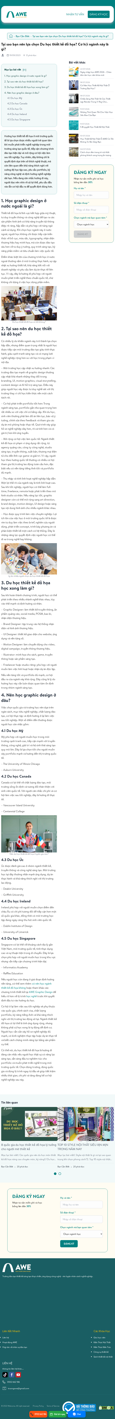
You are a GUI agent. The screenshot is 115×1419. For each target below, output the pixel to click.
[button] (55, 1174)
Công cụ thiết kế (101, 1351)
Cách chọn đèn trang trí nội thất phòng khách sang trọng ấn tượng (95, 154)
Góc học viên (99, 1337)
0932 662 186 (13, 1381)
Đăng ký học (99, 14)
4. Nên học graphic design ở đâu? (21, 92)
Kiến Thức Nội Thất (102, 1342)
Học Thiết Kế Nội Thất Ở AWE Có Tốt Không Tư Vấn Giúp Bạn (97, 140)
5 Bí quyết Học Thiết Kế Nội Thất (94, 126)
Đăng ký (82, 234)
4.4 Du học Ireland (17, 114)
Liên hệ (5, 1337)
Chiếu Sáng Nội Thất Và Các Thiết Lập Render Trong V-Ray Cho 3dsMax (95, 100)
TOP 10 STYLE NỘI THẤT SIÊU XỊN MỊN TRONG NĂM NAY (83, 1147)
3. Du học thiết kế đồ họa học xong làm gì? (26, 87)
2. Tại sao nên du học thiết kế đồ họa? (23, 81)
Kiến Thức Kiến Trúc (102, 1347)
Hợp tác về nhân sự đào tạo (14, 1347)
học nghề (31, 996)
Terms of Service (53, 1406)
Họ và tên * (80, 188)
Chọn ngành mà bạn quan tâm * (90, 217)
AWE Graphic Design (41, 992)
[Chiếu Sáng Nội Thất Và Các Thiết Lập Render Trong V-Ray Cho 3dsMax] (73, 98)
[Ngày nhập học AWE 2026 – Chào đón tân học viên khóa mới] (73, 72)
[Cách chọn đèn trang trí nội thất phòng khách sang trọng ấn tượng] (73, 152)
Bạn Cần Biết (22, 36)
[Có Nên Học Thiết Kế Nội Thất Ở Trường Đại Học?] (73, 85)
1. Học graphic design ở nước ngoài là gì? (25, 75)
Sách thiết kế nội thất (103, 1356)
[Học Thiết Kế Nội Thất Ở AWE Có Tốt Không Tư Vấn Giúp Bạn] (73, 138)
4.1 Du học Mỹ (14, 98)
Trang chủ (11, 36)
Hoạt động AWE (9, 1342)
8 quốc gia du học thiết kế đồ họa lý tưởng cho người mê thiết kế (28, 1147)
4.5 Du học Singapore (18, 119)
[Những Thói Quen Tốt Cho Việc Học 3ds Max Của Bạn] (73, 112)
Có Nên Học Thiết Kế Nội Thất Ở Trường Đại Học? (95, 87)
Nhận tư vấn (75, 14)
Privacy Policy (38, 1406)
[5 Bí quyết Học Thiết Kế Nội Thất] (73, 125)
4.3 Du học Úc (14, 108)
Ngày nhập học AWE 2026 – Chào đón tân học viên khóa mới (95, 74)
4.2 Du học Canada (17, 103)
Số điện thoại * (81, 203)
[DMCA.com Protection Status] (106, 1408)
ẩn (24, 69)
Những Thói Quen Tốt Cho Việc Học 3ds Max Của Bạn (96, 114)
